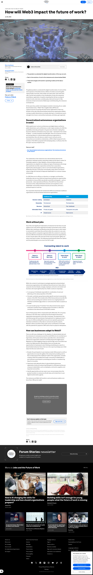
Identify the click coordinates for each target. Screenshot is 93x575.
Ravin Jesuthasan (9, 65)
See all (86, 467)
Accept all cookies (81, 568)
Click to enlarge (57, 204)
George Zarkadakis (9, 70)
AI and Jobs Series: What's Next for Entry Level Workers (14, 525)
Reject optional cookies (81, 565)
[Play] (28, 67)
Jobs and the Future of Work (14, 8)
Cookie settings (82, 571)
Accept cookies (46, 401)
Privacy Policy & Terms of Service (46, 566)
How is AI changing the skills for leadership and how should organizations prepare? (24, 500)
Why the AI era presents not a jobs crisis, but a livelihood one (35, 525)
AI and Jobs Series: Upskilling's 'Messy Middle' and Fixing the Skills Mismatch (56, 526)
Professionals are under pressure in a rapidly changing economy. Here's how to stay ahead (78, 526)
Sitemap (47, 569)
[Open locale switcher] (1, 571)
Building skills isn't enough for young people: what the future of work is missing (67, 498)
